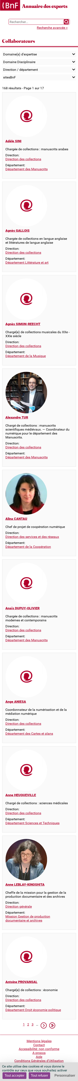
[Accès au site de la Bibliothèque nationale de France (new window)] (10, 5)
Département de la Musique (25, 356)
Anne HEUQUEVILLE (20, 795)
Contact (39, 1045)
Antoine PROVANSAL (21, 982)
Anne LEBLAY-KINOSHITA (25, 884)
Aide (39, 1057)
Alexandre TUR (16, 417)
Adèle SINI (13, 141)
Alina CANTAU (16, 519)
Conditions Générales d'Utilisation (39, 1061)
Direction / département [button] (20, 70)
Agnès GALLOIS (17, 231)
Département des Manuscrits (26, 169)
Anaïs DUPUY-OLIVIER (22, 608)
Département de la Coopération (28, 547)
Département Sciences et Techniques (32, 823)
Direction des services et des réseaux (32, 537)
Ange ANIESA (15, 702)
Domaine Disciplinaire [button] (19, 62)
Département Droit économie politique (33, 1010)
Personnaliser (64, 1075)
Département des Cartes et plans (29, 734)
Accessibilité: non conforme (39, 1049)
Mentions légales (39, 1041)
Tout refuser (39, 1075)
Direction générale (18, 906)
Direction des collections (23, 159)
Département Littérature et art (26, 262)
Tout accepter (14, 1075)
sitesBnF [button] (9, 77)
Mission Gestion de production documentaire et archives (27, 918)
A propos (39, 1053)
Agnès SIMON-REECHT (22, 324)
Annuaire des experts (44, 6)
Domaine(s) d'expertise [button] (20, 54)
